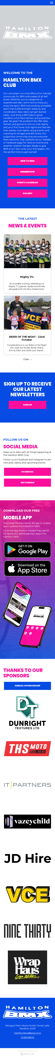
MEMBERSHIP (27, 171)
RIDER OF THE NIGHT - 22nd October (27, 338)
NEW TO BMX (27, 160)
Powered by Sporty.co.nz (27, 1051)
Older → (27, 359)
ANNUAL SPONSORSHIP (27, 685)
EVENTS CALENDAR (27, 182)
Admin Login (29, 1054)
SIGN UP (27, 404)
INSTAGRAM (27, 482)
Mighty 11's (27, 276)
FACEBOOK (27, 471)
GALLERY (27, 193)
